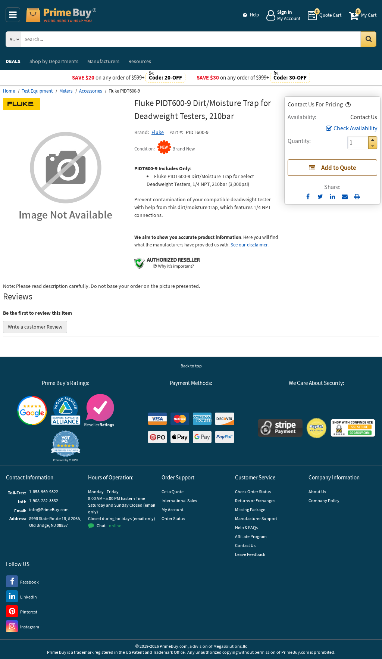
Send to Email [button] (345, 197)
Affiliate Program (251, 536)
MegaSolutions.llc (230, 646)
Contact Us (245, 545)
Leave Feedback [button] (250, 554)
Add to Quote (338, 168)
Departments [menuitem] (53, 61)
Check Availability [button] (355, 128)
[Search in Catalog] (368, 39)
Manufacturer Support (256, 518)
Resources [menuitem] (139, 61)
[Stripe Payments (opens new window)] (280, 428)
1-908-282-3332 (43, 500)
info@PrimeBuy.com (49, 509)
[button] (347, 104)
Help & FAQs (246, 527)
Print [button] (357, 196)
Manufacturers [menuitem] (103, 61)
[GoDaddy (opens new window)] (353, 428)
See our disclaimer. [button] (250, 245)
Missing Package (250, 509)
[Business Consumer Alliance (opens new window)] (66, 410)
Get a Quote (173, 491)
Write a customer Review (35, 326)
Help (254, 15)
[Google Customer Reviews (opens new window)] (32, 410)
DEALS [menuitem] (13, 61)
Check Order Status (253, 491)
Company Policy (324, 500)
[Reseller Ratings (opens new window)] (99, 410)
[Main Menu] (13, 14)
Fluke (157, 132)
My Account (173, 509)
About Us (317, 491)
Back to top (191, 366)
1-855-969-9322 (43, 491)
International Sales (179, 500)
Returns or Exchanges (255, 500)
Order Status (173, 518)
